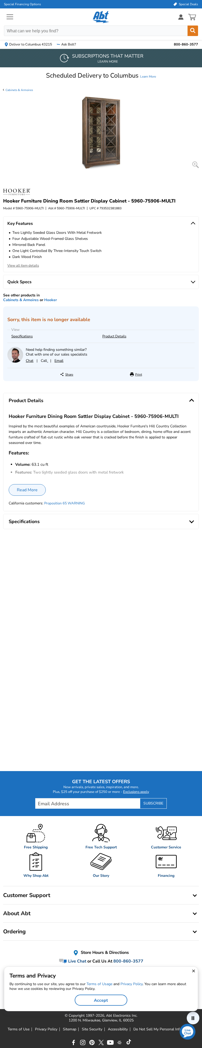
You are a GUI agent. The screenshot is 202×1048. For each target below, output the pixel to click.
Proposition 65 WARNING (64, 503)
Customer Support (26, 895)
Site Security (92, 1029)
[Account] (181, 17)
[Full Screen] (195, 164)
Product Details (114, 336)
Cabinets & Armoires (19, 90)
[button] (101, 75)
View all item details (23, 265)
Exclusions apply (136, 791)
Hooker (50, 299)
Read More (27, 490)
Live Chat (76, 961)
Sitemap (69, 1029)
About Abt (17, 913)
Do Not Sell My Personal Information (163, 1029)
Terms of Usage (99, 983)
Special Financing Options (22, 4)
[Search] (193, 31)
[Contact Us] (15, 361)
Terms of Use (18, 1029)
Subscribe (153, 803)
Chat (29, 360)
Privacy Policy (46, 1029)
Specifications (22, 336)
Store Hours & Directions (104, 952)
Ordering (14, 931)
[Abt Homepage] (101, 17)
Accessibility (118, 1029)
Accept (101, 1000)
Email (58, 360)
